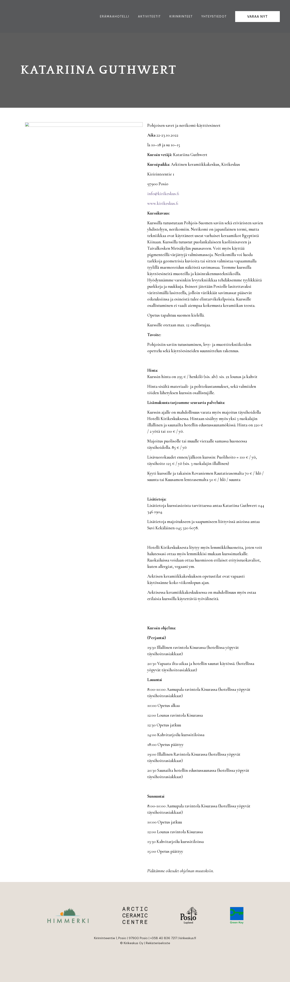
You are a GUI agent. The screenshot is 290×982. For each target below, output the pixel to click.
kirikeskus (167, 193)
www (151, 203)
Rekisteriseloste (158, 943)
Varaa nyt (257, 16)
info (151, 193)
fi (178, 193)
